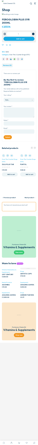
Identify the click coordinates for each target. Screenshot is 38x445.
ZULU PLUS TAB (8, 164)
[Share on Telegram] (21, 59)
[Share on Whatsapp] (14, 59)
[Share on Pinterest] (7, 59)
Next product (29, 197)
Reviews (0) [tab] (7, 65)
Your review (8, 106)
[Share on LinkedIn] (10, 59)
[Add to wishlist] (3, 45)
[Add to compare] (7, 45)
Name (6, 120)
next (35, 148)
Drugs (22, 271)
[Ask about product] (10, 45)
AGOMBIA (6, 285)
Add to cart (20, 39)
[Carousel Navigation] (33, 148)
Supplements (24, 282)
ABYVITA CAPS (26, 274)
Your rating (8, 95)
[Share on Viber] (18, 59)
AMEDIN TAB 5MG (27, 295)
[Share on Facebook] (3, 59)
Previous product (10, 197)
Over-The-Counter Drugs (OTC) (19, 55)
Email (6, 128)
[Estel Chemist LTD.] (9, 3)
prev (32, 148)
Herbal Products (7, 282)
